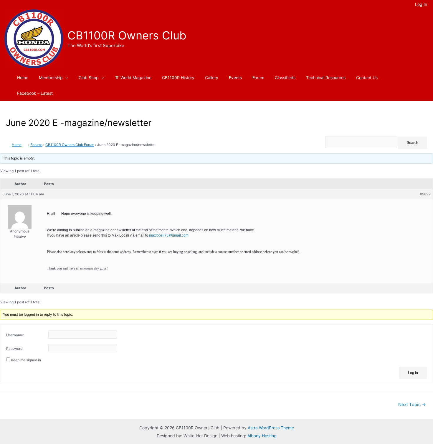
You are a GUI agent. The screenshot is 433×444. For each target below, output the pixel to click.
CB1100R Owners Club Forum (69, 144)
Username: (15, 335)
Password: (14, 348)
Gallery (211, 77)
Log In (413, 373)
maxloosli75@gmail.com (169, 235)
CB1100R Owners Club (126, 35)
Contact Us (367, 77)
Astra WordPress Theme (271, 427)
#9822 (425, 194)
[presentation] (65, 77)
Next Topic (412, 404)
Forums (36, 144)
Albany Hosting (262, 435)
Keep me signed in (26, 360)
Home (22, 77)
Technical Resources (326, 77)
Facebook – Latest (35, 93)
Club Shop (89, 77)
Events (235, 77)
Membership (51, 77)
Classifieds (285, 77)
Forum (258, 77)
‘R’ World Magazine (133, 77)
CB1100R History (178, 77)
